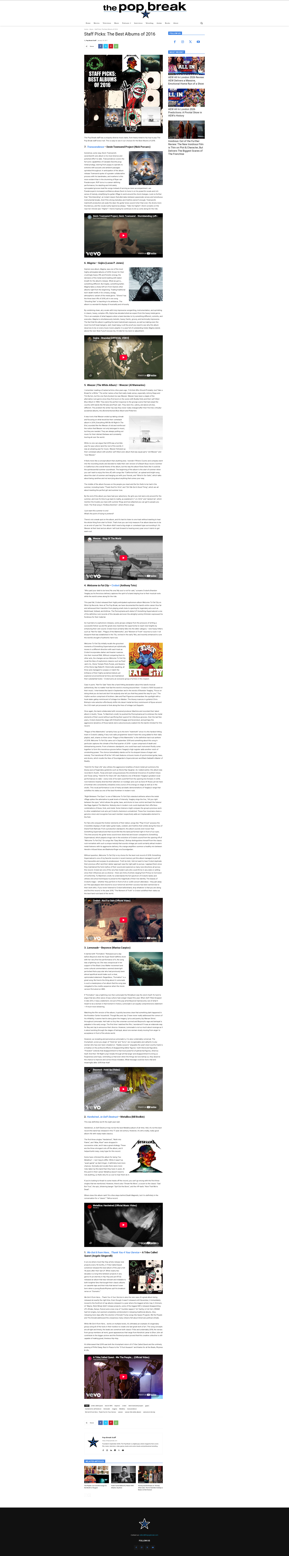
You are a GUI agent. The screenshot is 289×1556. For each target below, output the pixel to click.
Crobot (115, 585)
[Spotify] (115, 1450)
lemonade (107, 1409)
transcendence (132, 1409)
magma (114, 1409)
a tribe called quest (97, 1405)
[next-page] (89, 1495)
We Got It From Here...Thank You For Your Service (100, 1412)
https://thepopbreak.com (109, 1440)
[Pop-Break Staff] (93, 1443)
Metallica (122, 1409)
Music (91, 29)
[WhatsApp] (116, 46)
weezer (120, 1412)
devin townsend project (135, 1405)
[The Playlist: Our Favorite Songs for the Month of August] (96, 1474)
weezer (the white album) (133, 1412)
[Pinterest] (111, 46)
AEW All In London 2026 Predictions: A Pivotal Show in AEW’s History (185, 112)
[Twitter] (105, 46)
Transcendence (95, 146)
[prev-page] (85, 1495)
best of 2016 (108, 1405)
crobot (124, 1405)
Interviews (115, 1482)
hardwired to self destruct (93, 1409)
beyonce (117, 1405)
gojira (147, 1405)
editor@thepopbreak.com (149, 1535)
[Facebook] (100, 46)
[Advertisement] (185, 176)
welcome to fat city (149, 1412)
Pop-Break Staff (91, 40)
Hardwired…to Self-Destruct (102, 1116)
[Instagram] (107, 1450)
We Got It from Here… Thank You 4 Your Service (113, 1252)
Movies (171, 138)
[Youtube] (123, 1450)
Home (86, 29)
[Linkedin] (111, 1450)
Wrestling (171, 74)
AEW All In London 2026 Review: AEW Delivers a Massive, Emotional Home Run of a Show (186, 80)
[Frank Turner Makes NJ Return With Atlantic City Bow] (123, 1474)
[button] (202, 23)
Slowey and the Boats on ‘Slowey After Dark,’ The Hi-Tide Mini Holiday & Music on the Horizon (150, 1487)
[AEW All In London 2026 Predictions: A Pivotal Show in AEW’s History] (186, 98)
